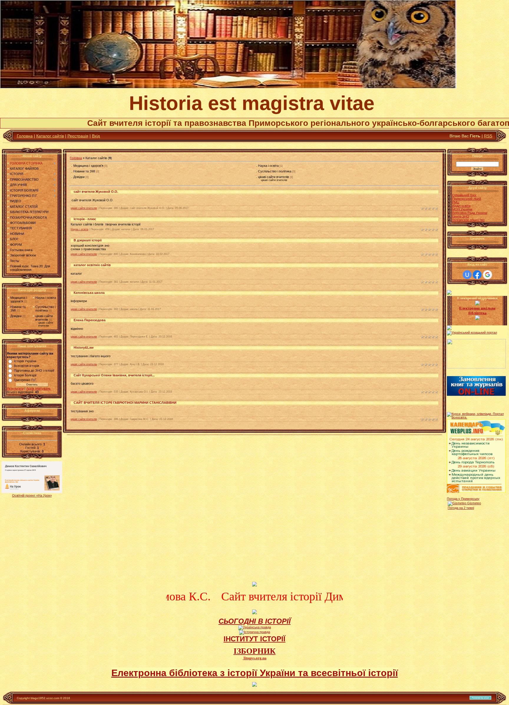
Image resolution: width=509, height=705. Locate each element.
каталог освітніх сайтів (92, 265)
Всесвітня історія (26, 366)
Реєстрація (77, 136)
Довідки (16, 316)
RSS (488, 136)
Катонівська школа (89, 292)
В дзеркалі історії (88, 240)
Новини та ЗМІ (84, 171)
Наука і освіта (45, 297)
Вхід (96, 136)
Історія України (25, 361)
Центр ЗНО (460, 216)
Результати (15, 388)
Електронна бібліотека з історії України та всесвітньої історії (254, 673)
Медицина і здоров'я (18, 299)
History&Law (84, 347)
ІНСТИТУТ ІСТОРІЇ (254, 639)
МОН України (462, 209)
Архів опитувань (38, 388)
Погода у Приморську (463, 498)
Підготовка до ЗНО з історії (34, 370)
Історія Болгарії (25, 375)
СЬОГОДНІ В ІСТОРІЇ (255, 621)
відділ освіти (461, 205)
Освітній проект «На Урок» (32, 495)
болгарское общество (468, 220)
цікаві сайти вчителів (44, 317)
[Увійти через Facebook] (477, 274)
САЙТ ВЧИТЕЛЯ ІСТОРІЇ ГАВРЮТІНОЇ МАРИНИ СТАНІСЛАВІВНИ (125, 402)
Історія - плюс (85, 219)
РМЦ (455, 202)
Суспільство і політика (45, 308)
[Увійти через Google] (487, 274)
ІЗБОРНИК (255, 651)
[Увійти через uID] (467, 274)
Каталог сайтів (50, 136)
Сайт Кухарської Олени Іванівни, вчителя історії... (114, 375)
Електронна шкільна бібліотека (477, 310)
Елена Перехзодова (89, 320)
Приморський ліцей (466, 198)
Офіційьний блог (464, 195)
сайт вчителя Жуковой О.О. (96, 191)
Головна (25, 136)
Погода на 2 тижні (461, 508)
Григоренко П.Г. (25, 380)
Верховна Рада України (469, 213)
